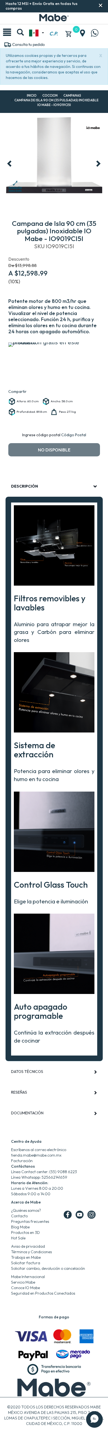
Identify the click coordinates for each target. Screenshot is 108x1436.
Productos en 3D (25, 1232)
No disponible (54, 450)
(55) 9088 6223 (63, 1171)
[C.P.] (53, 27)
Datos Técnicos (27, 1071)
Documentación (27, 1112)
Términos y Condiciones (31, 1251)
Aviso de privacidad (28, 1246)
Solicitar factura (25, 1262)
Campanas (72, 95)
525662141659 (54, 1177)
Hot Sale (18, 1238)
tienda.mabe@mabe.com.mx (36, 1155)
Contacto (19, 1215)
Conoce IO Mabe (25, 1287)
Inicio (32, 95)
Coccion (50, 95)
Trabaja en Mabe (26, 1257)
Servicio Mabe (23, 1282)
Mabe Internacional (28, 1276)
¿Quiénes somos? (26, 1210)
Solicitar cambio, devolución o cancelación (48, 1268)
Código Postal (73, 434)
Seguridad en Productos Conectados (43, 1293)
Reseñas (19, 1092)
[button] (100, 5)
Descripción (24, 486)
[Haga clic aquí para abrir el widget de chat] (94, 1419)
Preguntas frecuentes (30, 1221)
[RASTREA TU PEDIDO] (24, 44)
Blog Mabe (20, 1227)
